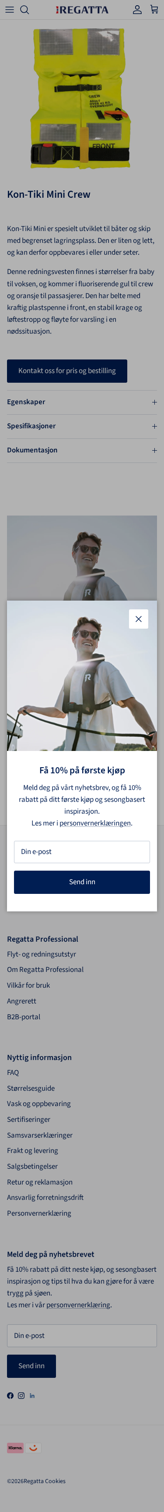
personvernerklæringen (95, 823)
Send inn (82, 882)
